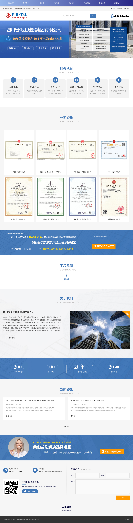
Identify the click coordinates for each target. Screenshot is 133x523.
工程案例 (71, 3)
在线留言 (126, 8)
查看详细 (12, 338)
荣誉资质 (102, 3)
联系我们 (120, 8)
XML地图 (127, 519)
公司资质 (41, 3)
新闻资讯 (56, 3)
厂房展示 (87, 3)
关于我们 (113, 8)
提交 (123, 497)
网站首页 (11, 3)
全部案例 (66, 279)
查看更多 (66, 426)
